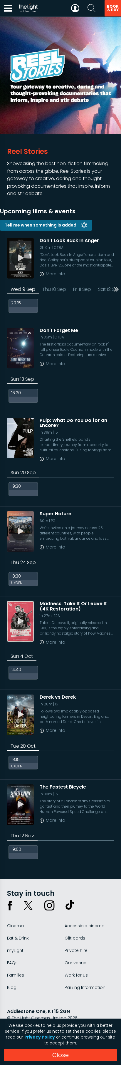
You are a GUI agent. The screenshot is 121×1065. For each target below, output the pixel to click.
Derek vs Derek (58, 697)
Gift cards (75, 938)
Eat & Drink (18, 938)
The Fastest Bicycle (63, 787)
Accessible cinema (85, 926)
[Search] (91, 8)
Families (15, 975)
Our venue (75, 963)
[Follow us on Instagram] (49, 905)
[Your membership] (75, 8)
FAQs (12, 963)
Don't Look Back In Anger (69, 240)
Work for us (76, 975)
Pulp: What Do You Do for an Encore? (73, 423)
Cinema (15, 926)
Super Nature (55, 513)
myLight (15, 950)
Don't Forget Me (59, 330)
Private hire (76, 950)
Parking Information (85, 987)
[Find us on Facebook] (10, 905)
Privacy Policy (39, 1037)
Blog (11, 987)
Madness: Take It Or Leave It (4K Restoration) (73, 606)
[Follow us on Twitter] (28, 905)
